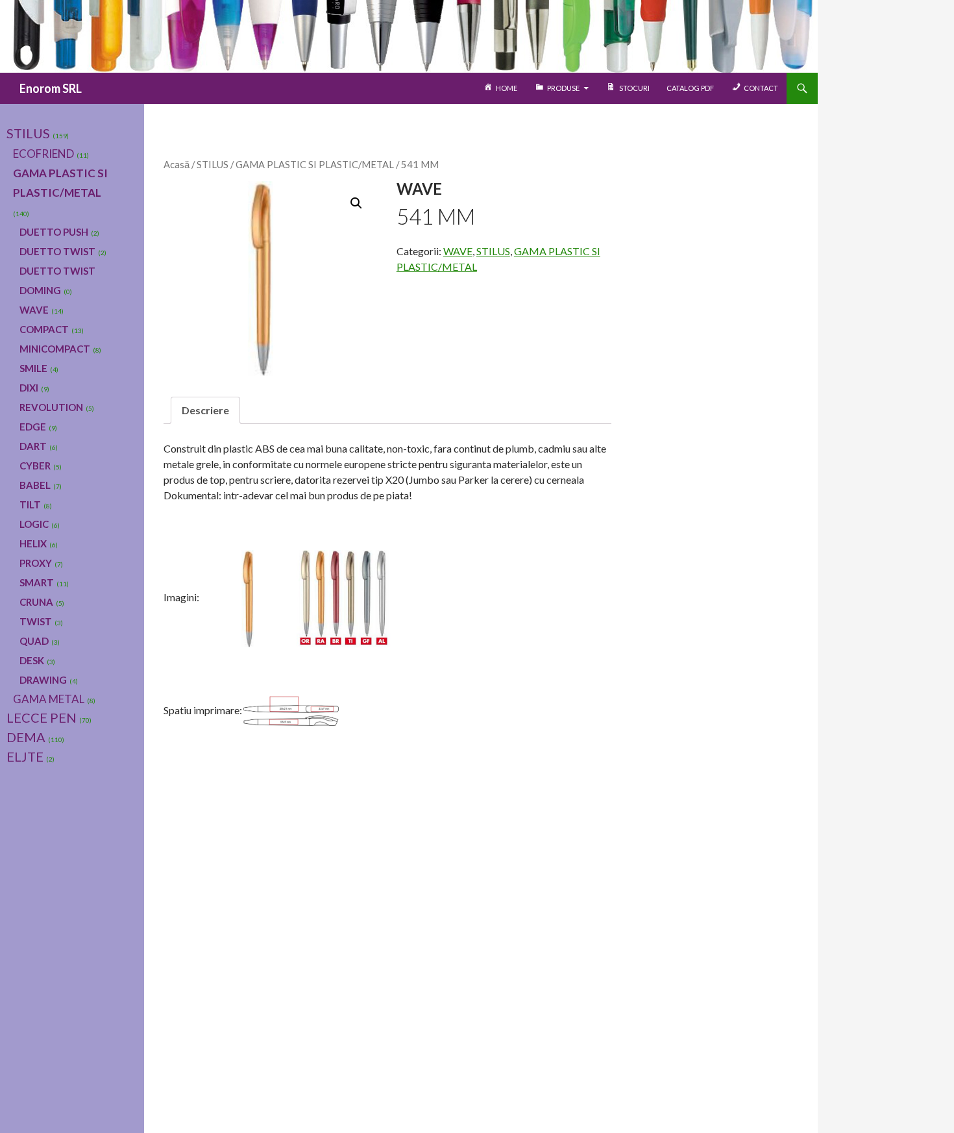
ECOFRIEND (43, 153)
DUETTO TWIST (57, 251)
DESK (31, 660)
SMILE (33, 368)
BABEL (35, 485)
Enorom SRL (50, 88)
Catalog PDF (690, 88)
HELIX (33, 543)
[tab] (205, 410)
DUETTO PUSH (53, 232)
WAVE (457, 251)
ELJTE (24, 756)
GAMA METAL (48, 699)
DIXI (28, 387)
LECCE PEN (41, 717)
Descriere (205, 410)
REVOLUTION (51, 407)
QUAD (34, 641)
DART (33, 446)
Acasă (177, 164)
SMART (36, 582)
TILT (30, 504)
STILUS (212, 164)
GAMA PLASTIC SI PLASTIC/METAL (315, 164)
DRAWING (43, 680)
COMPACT (44, 329)
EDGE (32, 426)
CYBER (35, 465)
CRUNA (36, 602)
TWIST (35, 621)
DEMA (25, 737)
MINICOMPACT (54, 349)
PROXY (35, 563)
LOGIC (34, 524)
